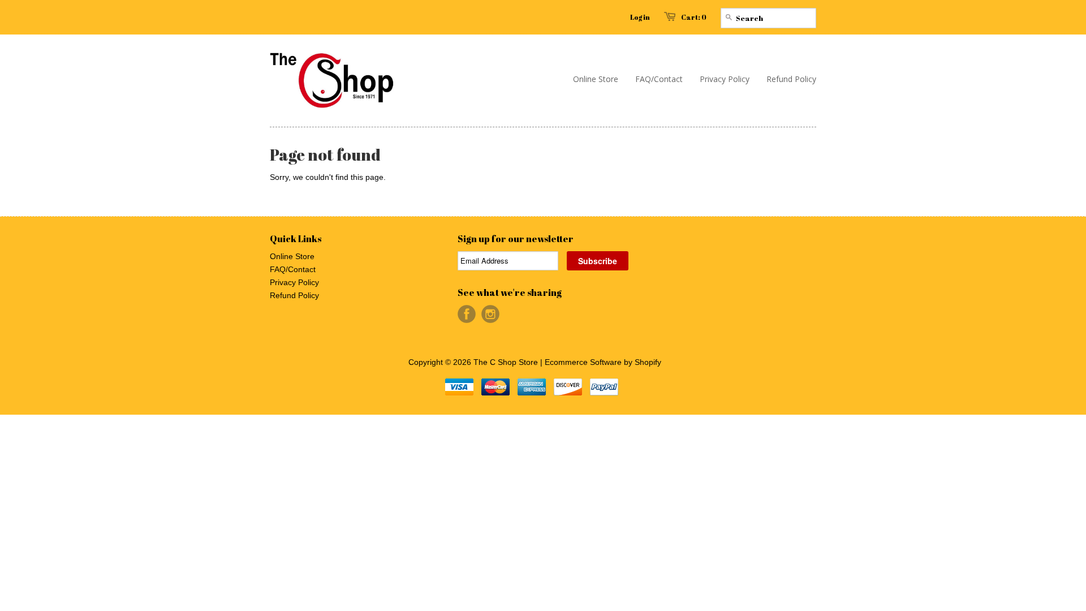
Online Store (292, 256)
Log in (640, 16)
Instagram (490, 314)
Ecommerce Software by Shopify (603, 362)
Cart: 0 (693, 16)
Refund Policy (294, 295)
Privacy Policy (294, 282)
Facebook (467, 314)
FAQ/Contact (293, 269)
